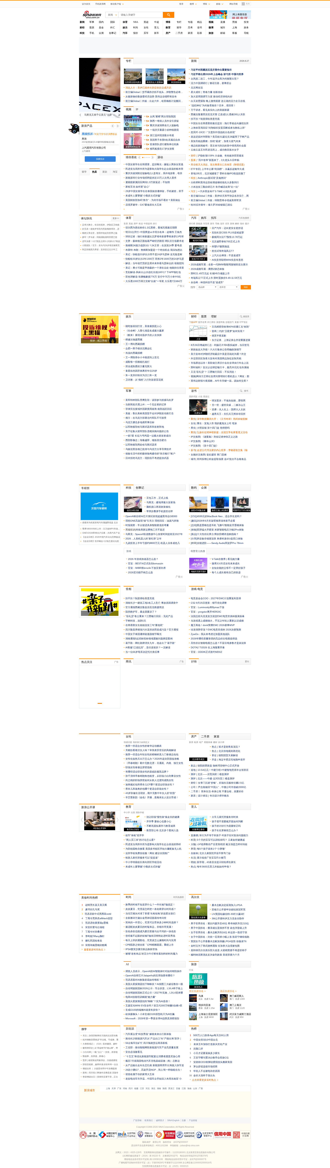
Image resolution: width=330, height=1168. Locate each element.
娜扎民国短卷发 (93, 940)
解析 (237, 223)
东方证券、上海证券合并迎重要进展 (231, 340)
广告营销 (137, 1120)
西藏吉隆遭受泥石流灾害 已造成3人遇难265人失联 (218, 114)
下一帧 (117, 126)
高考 (190, 27)
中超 (156, 22)
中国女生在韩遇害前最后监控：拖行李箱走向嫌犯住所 (220, 123)
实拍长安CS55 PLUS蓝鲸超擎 (228, 232)
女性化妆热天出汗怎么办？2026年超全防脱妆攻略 (152, 758)
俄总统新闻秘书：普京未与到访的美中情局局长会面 (218, 145)
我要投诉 (100, 159)
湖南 (159, 1088)
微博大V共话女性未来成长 (226, 563)
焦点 (214, 751)
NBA (135, 22)
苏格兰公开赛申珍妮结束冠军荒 (228, 909)
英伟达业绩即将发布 (166, 96)
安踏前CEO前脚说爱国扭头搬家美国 (212, 1062)
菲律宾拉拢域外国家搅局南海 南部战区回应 (148, 409)
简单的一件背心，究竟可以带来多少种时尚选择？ (151, 922)
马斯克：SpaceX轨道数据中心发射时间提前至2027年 (154, 534)
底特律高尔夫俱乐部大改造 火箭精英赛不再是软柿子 (219, 950)
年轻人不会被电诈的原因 (206, 1071)
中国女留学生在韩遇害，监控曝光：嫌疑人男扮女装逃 (154, 164)
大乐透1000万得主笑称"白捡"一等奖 (144, 281)
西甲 (136, 223)
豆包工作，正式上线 (157, 497)
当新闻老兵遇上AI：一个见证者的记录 (145, 404)
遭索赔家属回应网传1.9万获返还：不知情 (147, 182)
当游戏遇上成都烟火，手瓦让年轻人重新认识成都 (217, 620)
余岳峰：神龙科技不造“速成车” (207, 282)
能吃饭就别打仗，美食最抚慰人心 (143, 326)
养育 (193, 848)
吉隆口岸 (198, 1048)
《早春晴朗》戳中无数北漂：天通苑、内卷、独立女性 (154, 763)
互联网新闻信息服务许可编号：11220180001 (165, 1152)
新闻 (194, 60)
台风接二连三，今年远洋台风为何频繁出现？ (215, 78)
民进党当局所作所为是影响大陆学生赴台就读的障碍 (153, 844)
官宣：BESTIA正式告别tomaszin (145, 563)
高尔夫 (195, 897)
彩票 (199, 33)
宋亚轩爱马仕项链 (94, 927)
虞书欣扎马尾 (92, 909)
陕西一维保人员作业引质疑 (164, 121)
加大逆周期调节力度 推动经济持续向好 (211, 96)
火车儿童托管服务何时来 (225, 817)
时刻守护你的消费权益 (105, 134)
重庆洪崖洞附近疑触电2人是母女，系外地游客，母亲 (153, 173)
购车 (204, 217)
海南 (189, 1088)
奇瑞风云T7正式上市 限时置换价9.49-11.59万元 (216, 278)
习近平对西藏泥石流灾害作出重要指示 (211, 69)
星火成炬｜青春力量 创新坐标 (207, 92)
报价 (135, 33)
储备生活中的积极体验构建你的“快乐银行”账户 (150, 453)
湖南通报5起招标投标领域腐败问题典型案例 (149, 638)
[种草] (194, 543)
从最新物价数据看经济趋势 (139, 96)
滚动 (160, 157)
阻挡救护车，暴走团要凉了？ (141, 611)
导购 (217, 223)
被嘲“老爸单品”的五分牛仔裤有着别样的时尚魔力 (151, 953)
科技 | (194, 178)
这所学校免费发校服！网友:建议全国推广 (147, 853)
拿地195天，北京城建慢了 (205, 173)
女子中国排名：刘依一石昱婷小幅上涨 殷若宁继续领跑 (220, 936)
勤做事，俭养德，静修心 (94, 1056)
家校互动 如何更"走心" (137, 186)
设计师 (221, 742)
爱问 (247, 661)
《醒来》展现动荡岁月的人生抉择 (143, 335)
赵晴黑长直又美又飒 (96, 905)
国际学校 (140, 812)
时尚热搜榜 (178, 897)
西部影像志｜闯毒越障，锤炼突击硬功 (145, 440)
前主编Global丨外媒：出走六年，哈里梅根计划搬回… (154, 101)
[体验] (194, 529)
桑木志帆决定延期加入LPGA (227, 905)
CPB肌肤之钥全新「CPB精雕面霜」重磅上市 (149, 944)
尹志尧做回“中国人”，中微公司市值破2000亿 (222, 787)
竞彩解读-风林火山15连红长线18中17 (145, 272)
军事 (91, 22)
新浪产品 (86, 125)
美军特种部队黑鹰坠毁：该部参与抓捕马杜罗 (149, 400)
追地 (193, 770)
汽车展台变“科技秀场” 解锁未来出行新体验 (148, 1034)
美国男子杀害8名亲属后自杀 (165, 139)
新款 (104, 171)
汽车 (193, 191)
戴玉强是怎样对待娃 (236, 844)
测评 (193, 774)
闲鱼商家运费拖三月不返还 (150, 529)
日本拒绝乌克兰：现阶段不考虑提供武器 (147, 458)
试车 (227, 223)
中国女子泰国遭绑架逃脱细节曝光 (143, 634)
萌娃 (193, 862)
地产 (201, 742)
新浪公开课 (88, 807)
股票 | (194, 160)
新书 (193, 450)
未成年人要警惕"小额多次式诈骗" (143, 195)
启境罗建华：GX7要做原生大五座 (143, 204)
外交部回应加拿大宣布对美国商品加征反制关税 (216, 358)
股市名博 (202, 322)
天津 (114, 1088)
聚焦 (193, 418)
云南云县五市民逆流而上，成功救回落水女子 (215, 149)
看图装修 (208, 742)
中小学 (127, 812)
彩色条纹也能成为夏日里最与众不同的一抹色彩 (150, 931)
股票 (91, 27)
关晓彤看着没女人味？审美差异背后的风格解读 (150, 750)
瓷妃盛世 (211, 454)
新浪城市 (89, 1090)
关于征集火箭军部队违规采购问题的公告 (147, 431)
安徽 (178, 1088)
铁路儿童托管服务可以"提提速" (141, 857)
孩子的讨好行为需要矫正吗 (226, 826)
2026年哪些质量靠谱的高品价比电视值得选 (214, 638)
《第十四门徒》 (210, 445)
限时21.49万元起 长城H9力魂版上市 (210, 273)
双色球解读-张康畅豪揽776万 (141, 276)
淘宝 (115, 171)
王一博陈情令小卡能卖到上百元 (142, 357)
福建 (136, 1088)
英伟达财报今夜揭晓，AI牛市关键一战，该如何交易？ (219, 380)
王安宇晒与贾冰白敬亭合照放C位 (211, 1057)
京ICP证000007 (180, 1142)
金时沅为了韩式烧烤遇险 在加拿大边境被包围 (215, 945)
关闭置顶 (245, 4)
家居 (190, 33)
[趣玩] (194, 520)
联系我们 (149, 1120)
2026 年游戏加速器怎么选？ (143, 559)
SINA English (173, 1120)
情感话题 (128, 742)
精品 (199, 22)
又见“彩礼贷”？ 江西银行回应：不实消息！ (213, 371)
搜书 (246, 391)
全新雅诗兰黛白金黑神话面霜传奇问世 (145, 918)
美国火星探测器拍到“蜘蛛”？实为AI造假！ (147, 1001)
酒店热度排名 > (228, 991)
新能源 (199, 223)
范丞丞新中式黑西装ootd (98, 913)
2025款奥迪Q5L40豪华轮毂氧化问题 (97, 142)
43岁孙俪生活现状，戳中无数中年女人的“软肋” (150, 793)
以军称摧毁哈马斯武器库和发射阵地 (144, 426)
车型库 (206, 223)
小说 (200, 396)
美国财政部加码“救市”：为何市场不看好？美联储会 (152, 200)
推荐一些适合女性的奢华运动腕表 (143, 745)
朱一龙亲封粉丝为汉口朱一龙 (141, 375)
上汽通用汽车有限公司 (93, 147)
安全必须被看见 (133, 1052)
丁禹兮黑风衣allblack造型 (99, 918)
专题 (190, 22)
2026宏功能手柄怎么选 (140, 572)
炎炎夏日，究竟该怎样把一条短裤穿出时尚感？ (150, 909)
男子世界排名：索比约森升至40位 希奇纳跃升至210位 (220, 923)
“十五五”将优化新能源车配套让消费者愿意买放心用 (152, 1056)
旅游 (194, 964)
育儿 (156, 27)
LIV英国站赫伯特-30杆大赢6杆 (228, 914)
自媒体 (194, 853)
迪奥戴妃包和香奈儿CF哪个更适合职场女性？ (149, 784)
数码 (194, 487)
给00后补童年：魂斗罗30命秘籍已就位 (211, 204)
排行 (155, 223)
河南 (125, 1088)
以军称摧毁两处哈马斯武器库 (141, 444)
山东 (195, 1088)
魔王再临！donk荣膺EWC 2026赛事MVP (213, 625)
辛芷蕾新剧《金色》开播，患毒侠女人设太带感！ (151, 797)
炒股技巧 (230, 322)
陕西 (165, 1088)
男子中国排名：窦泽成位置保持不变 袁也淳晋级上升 (219, 928)
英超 (146, 22)
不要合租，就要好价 (233, 791)
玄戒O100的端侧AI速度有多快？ (142, 1009)
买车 (146, 33)
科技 (128, 487)
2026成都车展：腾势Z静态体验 (207, 269)
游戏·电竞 (197, 589)
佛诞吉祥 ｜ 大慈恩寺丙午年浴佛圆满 (100, 1068)
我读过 (206, 396)
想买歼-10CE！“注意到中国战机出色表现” (213, 132)
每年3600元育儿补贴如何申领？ (214, 866)
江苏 (142, 1088)
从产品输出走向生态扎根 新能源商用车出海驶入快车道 (154, 1065)
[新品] (194, 534)
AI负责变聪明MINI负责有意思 (227, 259)
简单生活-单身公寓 (211, 791)
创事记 (112, 33)
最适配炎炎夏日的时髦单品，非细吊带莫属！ (149, 927)
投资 (246, 22)
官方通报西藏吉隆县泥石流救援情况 (144, 607)
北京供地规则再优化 (229, 751)
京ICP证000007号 (198, 1159)
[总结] (194, 525)
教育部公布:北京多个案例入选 (162, 830)
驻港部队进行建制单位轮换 (164, 144)
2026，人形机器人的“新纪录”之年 (143, 538)
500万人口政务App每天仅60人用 (211, 1035)
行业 (191, 970)
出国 (133, 812)
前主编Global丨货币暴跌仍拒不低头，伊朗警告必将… (154, 92)
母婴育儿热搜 (198, 551)
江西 (184, 1088)
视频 (128, 109)
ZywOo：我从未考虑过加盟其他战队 (210, 634)
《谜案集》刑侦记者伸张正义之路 (220, 436)
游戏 (128, 551)
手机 (91, 33)
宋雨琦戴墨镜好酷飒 (96, 945)
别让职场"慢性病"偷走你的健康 (162, 817)
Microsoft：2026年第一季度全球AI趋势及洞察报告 (152, 1018)
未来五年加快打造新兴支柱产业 (210, 1044)
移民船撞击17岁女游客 (162, 148)
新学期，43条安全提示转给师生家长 (216, 862)
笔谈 (234, 423)
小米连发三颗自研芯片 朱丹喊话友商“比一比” (215, 186)
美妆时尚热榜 (89, 897)
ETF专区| (196, 169)
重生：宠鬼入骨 (205, 423)
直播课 (194, 835)
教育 (128, 806)
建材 (215, 742)
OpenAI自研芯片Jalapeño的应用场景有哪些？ (150, 975)
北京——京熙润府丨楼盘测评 (213, 774)
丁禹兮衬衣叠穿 (93, 931)
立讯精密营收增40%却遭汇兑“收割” (231, 326)
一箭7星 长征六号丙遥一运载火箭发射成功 (148, 435)
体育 (128, 217)
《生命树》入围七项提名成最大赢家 (144, 330)
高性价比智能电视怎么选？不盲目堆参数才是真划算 (218, 643)
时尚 (135, 27)
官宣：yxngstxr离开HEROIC (206, 611)
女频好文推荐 (198, 454)
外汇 (112, 27)
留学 (179, 27)
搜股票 (246, 316)
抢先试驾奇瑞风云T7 (223, 251)
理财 (214, 316)
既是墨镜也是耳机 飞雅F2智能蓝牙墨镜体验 (220, 525)
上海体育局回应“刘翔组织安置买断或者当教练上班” (218, 127)
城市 (222, 27)
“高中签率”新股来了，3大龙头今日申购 (218, 160)
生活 (193, 857)
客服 (234, 33)
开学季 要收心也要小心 (158, 821)
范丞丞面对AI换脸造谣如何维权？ (143, 979)
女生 (193, 423)
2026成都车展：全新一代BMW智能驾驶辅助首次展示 (219, 264)
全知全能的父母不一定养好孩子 (228, 568)
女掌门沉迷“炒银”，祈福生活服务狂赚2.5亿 (221, 782)
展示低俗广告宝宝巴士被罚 (211, 857)
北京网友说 (197, 87)
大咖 (193, 844)
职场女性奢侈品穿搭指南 (138, 767)
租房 (196, 742)
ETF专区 (244, 322)
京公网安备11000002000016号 (197, 1162)
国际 (112, 22)
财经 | (194, 155)
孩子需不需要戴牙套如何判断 (227, 821)
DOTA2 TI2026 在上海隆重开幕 (208, 647)
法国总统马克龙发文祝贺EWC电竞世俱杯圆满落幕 (217, 616)
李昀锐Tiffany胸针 (94, 936)
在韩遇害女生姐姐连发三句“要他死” (144, 625)
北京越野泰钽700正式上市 (226, 241)
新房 (191, 742)
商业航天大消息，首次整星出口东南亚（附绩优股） (218, 164)
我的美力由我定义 (141, 742)
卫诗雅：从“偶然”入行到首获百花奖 (144, 379)
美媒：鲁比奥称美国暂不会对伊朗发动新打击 (149, 413)
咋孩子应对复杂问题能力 (235, 835)
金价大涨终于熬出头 (204, 1075)
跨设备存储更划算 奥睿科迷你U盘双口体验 (220, 538)
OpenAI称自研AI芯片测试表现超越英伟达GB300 (151, 516)
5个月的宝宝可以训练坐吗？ (212, 839)
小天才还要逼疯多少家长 (206, 1053)
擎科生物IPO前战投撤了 (232, 173)
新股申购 (220, 322)
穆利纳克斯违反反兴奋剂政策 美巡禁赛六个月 (215, 954)
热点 (214, 746)
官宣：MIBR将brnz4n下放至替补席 (147, 568)
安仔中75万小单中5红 (169, 276)
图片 (247, 223)
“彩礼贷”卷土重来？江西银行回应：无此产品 (149, 616)
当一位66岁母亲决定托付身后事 (142, 652)
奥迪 (83, 138)
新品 (193, 765)
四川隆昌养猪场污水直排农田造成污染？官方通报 (151, 629)
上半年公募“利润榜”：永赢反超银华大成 (223, 169)
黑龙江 (171, 1088)
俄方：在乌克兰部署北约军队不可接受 (145, 417)
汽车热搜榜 (244, 218)
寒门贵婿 (222, 454)
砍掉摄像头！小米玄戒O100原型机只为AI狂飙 (150, 1014)
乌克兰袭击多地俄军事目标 (139, 422)
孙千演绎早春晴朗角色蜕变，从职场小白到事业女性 (153, 776)
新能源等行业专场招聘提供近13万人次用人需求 (150, 177)
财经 (194, 316)
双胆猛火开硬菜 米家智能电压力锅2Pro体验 (220, 529)
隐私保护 (146, 1142)
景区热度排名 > (197, 991)
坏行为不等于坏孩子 (210, 835)
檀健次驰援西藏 (133, 339)
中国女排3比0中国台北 (205, 1039)
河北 (148, 1088)
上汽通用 (85, 151)
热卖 (94, 171)
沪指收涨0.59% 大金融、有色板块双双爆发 (221, 155)
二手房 (179, 33)
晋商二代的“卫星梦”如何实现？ (228, 331)
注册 (184, 1120)
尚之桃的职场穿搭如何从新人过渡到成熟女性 (149, 780)
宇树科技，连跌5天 (135, 620)
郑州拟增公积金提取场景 (210, 459)
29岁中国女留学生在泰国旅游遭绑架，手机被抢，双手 (154, 191)
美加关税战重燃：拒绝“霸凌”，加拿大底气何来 (216, 141)
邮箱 (222, 33)
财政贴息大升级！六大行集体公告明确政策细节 (216, 349)
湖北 (153, 1088)
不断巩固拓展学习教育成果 (160, 826)
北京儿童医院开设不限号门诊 (215, 853)
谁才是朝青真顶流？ (229, 746)
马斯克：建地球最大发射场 (160, 502)
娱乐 (128, 316)
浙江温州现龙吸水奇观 (162, 135)
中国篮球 (148, 223)
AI (127, 964)
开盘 (214, 759)
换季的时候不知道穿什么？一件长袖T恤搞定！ (150, 904)
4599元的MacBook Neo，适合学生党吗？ (219, 516)
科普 (193, 839)
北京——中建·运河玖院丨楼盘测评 (216, 778)
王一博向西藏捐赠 (135, 344)
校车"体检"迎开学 (134, 835)
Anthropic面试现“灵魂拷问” (212, 178)
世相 (128, 589)
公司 (193, 787)
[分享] (194, 538)
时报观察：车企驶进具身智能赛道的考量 (147, 525)
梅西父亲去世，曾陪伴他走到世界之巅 (99, 233)
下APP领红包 (174, 272)
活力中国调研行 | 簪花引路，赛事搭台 (211, 83)
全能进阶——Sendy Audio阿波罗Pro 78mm (220, 543)
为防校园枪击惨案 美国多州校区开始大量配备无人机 (153, 848)
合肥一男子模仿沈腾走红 (138, 348)
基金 (101, 27)
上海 (234, 27)
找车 (214, 217)
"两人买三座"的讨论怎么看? (140, 839)
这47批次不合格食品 (235, 459)
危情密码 (225, 427)
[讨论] (194, 516)
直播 (222, 22)
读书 (199, 27)
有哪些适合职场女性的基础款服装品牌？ (147, 771)
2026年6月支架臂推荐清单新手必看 (216, 520)
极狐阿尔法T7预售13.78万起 (227, 237)
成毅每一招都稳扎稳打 (137, 361)
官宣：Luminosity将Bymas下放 (207, 607)
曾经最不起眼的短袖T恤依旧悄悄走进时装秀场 (150, 935)
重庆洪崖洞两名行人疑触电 (164, 125)
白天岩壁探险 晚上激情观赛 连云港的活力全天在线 (218, 101)
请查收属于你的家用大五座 (139, 1074)
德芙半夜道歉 (219, 335)
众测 (101, 33)
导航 (246, 33)
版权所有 (167, 1142)
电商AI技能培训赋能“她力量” (140, 997)
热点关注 (86, 662)
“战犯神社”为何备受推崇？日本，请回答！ (213, 105)
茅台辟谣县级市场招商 (205, 1066)
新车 (156, 33)
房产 (194, 736)
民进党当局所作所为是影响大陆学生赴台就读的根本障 (154, 168)
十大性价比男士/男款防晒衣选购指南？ (218, 534)
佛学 (84, 1029)
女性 (146, 27)
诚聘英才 (160, 1120)
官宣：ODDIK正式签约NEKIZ (206, 652)
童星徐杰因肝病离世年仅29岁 (141, 370)
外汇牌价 (211, 322)
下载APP (193, 322)
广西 (201, 1088)
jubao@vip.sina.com (189, 1145)
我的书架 (193, 396)
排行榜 (192, 223)
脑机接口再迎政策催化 (158, 506)
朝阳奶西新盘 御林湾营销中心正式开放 (218, 765)
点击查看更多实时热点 (204, 1080)
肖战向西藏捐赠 (133, 353)
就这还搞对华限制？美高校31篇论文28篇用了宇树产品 (220, 136)
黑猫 (234, 22)
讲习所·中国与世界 (233, 74)
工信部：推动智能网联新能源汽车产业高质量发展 (151, 1047)
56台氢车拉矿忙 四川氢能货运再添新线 (146, 1043)
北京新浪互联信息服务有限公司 (200, 1152)
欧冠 (141, 223)
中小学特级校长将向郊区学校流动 (143, 862)
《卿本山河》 (209, 441)
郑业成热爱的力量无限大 (138, 366)
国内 (101, 22)
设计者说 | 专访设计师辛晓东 (213, 795)
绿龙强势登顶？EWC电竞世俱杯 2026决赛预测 (216, 629)
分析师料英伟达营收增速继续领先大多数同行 (215, 182)
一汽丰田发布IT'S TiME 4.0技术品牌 (217, 191)
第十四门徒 (213, 427)
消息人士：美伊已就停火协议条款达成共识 (148, 87)
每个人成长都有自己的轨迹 (226, 572)
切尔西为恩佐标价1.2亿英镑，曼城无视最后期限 (151, 227)
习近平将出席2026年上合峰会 (207, 74)
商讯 (128, 661)
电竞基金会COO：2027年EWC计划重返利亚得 (216, 598)
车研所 (85, 488)
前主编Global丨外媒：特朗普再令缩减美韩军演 (216, 200)
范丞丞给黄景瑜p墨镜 (96, 922)
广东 (119, 1088)
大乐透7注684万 (173, 281)
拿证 (214, 755)
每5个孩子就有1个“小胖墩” (211, 848)
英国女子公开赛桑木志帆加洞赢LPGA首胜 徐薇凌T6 (218, 941)
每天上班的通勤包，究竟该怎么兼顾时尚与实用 (150, 940)
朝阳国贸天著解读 (228, 755)
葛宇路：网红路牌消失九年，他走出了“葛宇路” (150, 643)
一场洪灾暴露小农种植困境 (164, 129)
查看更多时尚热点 (93, 949)
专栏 (179, 22)
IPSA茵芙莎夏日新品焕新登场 (141, 949)
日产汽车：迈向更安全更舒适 (227, 228)
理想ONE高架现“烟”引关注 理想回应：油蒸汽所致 (152, 520)
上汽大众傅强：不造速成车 (226, 255)
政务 (246, 27)
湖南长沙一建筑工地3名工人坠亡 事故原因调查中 (151, 602)
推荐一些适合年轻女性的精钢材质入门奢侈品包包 (151, 754)
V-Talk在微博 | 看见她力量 (226, 559)
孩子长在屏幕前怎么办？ (225, 830)
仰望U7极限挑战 (220, 246)
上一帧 (112, 126)
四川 (131, 1088)
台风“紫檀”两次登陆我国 (163, 116)
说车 (222, 223)
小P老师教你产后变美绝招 (211, 844)
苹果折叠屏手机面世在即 (159, 511)
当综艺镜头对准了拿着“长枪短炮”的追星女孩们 (150, 913)
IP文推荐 (195, 436)
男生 (193, 427)
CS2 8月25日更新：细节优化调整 (209, 602)
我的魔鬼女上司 (223, 423)
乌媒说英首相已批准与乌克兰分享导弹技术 (148, 449)
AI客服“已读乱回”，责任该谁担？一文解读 (147, 647)
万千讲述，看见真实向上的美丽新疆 (210, 110)
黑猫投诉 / (87, 133)
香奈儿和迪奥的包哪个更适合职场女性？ (147, 788)
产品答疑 (193, 1120)
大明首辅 (202, 427)
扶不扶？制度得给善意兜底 (205, 118)
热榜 (194, 1028)
